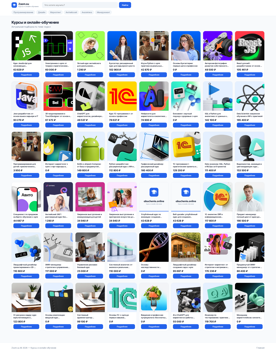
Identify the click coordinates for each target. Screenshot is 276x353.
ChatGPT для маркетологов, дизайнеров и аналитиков (90, 116)
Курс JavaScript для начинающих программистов (22, 65)
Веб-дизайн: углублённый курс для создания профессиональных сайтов (186, 216)
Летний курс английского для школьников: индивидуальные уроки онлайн (89, 67)
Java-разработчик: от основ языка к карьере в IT (25, 114)
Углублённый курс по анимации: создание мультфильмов (151, 216)
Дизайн (41, 12)
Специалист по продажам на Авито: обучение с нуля (25, 215)
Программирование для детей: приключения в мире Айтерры (24, 166)
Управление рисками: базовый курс (87, 265)
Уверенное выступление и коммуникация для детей (89, 215)
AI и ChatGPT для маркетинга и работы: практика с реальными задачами (183, 319)
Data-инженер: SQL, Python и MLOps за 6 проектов (217, 165)
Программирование (23, 12)
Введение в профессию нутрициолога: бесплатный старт (154, 317)
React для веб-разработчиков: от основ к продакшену (249, 65)
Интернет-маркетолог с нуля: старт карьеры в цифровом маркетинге (56, 166)
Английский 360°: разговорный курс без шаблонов (55, 216)
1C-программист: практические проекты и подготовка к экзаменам (184, 166)
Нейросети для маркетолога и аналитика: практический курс (153, 116)
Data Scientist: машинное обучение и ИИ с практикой (249, 114)
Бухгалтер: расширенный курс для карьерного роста (122, 64)
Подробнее (26, 75)
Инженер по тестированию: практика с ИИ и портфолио (217, 317)
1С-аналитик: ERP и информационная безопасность (214, 216)
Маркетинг (55, 12)
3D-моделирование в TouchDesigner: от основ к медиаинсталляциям (57, 116)
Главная (260, 348)
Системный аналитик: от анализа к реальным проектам (120, 267)
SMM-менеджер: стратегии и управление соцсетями (56, 267)
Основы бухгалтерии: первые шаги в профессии (185, 64)
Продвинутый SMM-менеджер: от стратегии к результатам (249, 267)
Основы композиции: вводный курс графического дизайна (56, 317)
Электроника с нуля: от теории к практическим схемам (56, 65)
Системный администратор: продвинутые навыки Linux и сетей (89, 319)
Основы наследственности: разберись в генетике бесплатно (151, 268)
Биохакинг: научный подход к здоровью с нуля (185, 114)
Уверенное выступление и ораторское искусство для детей (121, 216)
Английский (71, 12)
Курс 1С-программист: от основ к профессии (121, 114)
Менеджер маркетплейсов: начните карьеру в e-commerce (248, 317)
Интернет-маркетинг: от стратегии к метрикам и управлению (216, 267)
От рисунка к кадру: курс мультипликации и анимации (25, 317)
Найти (125, 5)
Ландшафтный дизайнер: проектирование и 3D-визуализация (25, 267)
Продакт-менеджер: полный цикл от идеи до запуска (248, 216)
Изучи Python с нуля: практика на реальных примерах (151, 65)
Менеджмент (103, 12)
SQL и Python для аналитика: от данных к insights (216, 116)
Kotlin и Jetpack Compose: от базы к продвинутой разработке (89, 166)
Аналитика (87, 12)
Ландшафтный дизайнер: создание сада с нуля (185, 265)
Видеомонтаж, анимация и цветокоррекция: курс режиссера (249, 166)
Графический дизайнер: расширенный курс (152, 165)
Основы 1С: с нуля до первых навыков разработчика (119, 317)
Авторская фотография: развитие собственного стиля (216, 65)
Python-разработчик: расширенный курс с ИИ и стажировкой (121, 166)
